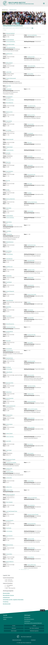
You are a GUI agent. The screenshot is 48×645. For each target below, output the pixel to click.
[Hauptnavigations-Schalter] (44, 3)
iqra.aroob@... (30, 156)
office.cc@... (29, 142)
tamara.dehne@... (31, 557)
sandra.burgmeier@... (31, 401)
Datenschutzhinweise (16, 640)
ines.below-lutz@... (31, 269)
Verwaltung (5, 601)
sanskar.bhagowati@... (32, 294)
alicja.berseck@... (30, 285)
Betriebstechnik (6, 603)
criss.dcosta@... (9, 531)
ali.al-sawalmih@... (10, 99)
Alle (32, 28)
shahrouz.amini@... (31, 115)
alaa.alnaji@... (9, 89)
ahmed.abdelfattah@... (11, 41)
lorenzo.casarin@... (10, 436)
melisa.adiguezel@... (31, 65)
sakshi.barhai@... (9, 225)
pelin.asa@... (30, 183)
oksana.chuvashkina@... (32, 497)
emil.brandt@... (9, 369)
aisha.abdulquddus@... (11, 47)
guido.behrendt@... (31, 260)
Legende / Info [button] (6, 575)
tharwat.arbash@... (10, 150)
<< (19, 569)
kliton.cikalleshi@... (31, 505)
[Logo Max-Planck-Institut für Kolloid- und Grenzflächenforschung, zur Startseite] (22, 3)
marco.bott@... (30, 342)
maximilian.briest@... (31, 386)
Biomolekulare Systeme (8, 595)
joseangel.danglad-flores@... (33, 514)
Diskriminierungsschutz (34, 630)
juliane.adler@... (30, 73)
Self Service (14, 628)
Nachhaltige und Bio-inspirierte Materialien (13, 599)
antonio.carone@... (31, 427)
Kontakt (5, 615)
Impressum (33, 640)
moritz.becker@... (9, 254)
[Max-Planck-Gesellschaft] (19, 636)
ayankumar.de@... (31, 538)
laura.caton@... (30, 444)
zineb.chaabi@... (30, 453)
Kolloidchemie (6, 597)
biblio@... (29, 302)
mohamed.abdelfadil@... (32, 35)
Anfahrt (4, 619)
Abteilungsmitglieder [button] (8, 590)
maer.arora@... (30, 165)
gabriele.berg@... (30, 277)
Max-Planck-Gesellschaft (34, 628)
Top (43, 610)
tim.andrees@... (30, 133)
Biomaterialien (6, 593)
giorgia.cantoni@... (31, 418)
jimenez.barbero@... (10, 217)
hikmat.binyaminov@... (11, 327)
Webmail (34, 625)
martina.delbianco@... (31, 564)
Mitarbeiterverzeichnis (7, 617)
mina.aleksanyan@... (31, 105)
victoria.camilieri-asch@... (32, 409)
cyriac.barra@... (9, 234)
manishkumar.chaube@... (11, 462)
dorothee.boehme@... (31, 334)
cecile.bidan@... (30, 310)
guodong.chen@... (10, 471)
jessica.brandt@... (31, 375)
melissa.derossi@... (31, 548)
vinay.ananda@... (30, 124)
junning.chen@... (30, 480)
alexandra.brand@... (31, 361)
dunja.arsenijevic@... (31, 174)
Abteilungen (27, 615)
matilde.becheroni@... (31, 245)
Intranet (13, 625)
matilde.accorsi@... (31, 56)
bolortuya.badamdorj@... (32, 202)
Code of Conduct (14, 630)
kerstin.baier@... (30, 211)
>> (28, 569)
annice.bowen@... (9, 350)
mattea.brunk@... (30, 393)
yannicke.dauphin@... (31, 523)
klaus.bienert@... (30, 317)
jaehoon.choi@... (9, 490)
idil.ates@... (29, 192)
